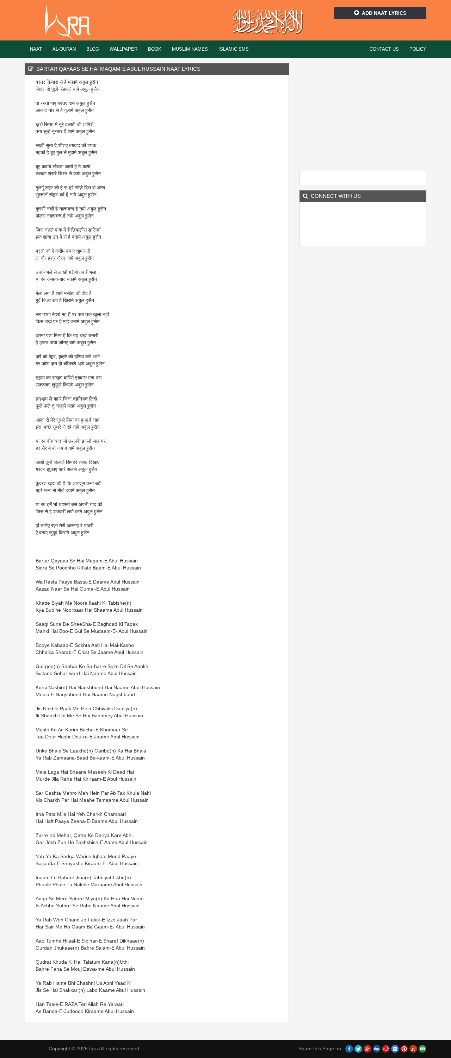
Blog (92, 49)
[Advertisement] (247, 184)
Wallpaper (123, 49)
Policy (417, 49)
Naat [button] (36, 49)
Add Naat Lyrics (384, 13)
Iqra (71, 22)
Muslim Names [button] (190, 49)
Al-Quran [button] (64, 49)
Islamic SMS (233, 49)
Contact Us (384, 49)
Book (154, 49)
